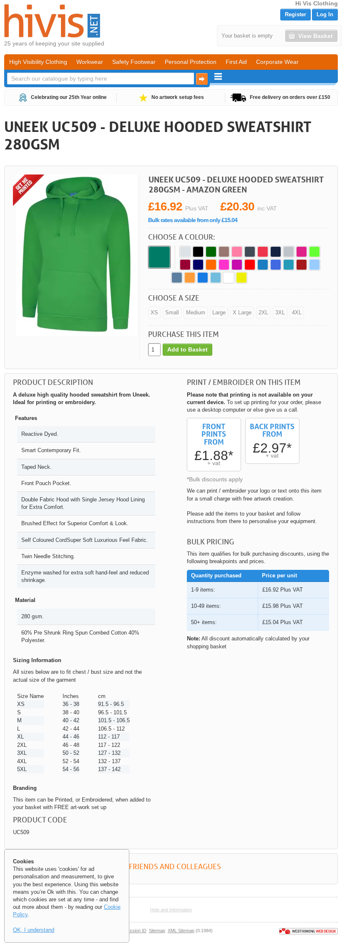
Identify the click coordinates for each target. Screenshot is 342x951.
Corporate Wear (277, 61)
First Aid (236, 61)
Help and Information (171, 909)
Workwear (89, 61)
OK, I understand (33, 930)
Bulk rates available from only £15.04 (192, 220)
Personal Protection (190, 61)
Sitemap (157, 930)
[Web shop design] (308, 930)
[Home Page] (52, 21)
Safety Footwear (134, 61)
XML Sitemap (181, 930)
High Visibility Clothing (38, 61)
